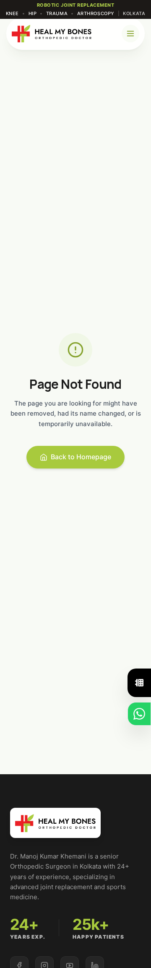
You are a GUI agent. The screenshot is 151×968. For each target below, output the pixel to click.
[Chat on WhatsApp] (139, 714)
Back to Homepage (81, 457)
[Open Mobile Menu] (130, 33)
